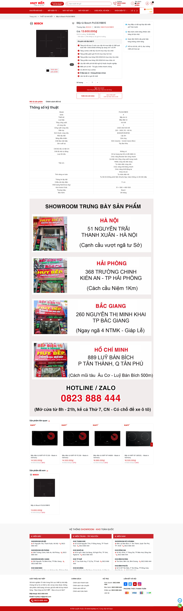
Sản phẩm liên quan (38, 420)
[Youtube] (135, 584)
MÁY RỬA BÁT (83, 10)
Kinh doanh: (112, 583)
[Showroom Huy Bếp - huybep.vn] (39, 3)
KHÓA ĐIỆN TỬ (120, 10)
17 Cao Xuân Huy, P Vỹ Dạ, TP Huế (87, 561)
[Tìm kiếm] (68, 4)
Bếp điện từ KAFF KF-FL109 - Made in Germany (44, 456)
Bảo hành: (113, 587)
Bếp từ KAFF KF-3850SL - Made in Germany (137, 456)
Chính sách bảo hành (80, 591)
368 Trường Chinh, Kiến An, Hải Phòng (46, 552)
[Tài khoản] (147, 3)
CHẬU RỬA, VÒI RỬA (102, 10)
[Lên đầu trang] (180, 595)
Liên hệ (106, 593)
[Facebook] (125, 584)
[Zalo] (180, 600)
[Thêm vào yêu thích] (73, 23)
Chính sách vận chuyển (81, 585)
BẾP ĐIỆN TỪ (53, 10)
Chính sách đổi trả (79, 588)
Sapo (111, 609)
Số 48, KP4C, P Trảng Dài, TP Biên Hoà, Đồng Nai (134, 552)
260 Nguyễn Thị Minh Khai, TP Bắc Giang (47, 561)
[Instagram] (139, 584)
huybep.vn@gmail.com (42, 596)
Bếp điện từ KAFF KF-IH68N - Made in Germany (106, 456)
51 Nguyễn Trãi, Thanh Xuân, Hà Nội (46, 543)
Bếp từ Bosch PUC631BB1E (40, 505)
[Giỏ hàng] (151, 3)
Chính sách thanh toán (80, 582)
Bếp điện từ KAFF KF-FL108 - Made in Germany (75, 456)
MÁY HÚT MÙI (68, 10)
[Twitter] (130, 584)
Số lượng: (80, 82)
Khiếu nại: (113, 590)
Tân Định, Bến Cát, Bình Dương (127, 561)
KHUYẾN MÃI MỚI (36, 10)
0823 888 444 (121, 4)
